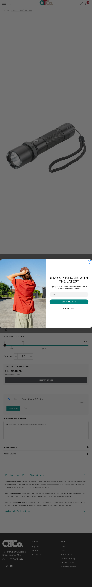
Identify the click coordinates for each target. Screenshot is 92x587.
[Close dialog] (89, 261)
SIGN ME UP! (69, 302)
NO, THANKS (69, 309)
